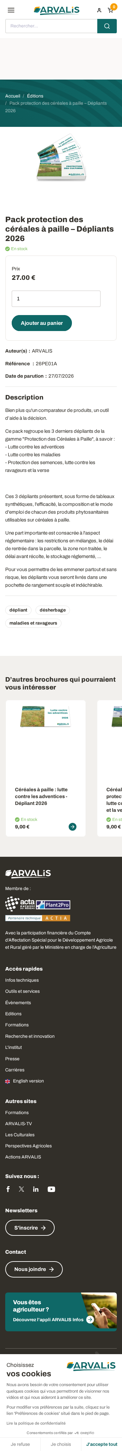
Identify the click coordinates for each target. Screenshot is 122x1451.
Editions (13, 1013)
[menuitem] (99, 10)
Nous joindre (30, 1269)
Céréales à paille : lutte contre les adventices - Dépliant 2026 (41, 796)
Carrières (14, 1069)
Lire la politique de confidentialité (36, 1423)
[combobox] (61, 26)
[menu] (11, 10)
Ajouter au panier (42, 323)
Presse (12, 1058)
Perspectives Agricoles (28, 1145)
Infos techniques (22, 980)
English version (28, 1081)
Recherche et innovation (30, 1036)
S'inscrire (26, 1228)
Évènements (18, 1002)
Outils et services (22, 991)
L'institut (13, 1047)
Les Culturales (19, 1134)
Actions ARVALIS (23, 1157)
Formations (17, 1024)
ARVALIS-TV (18, 1123)
